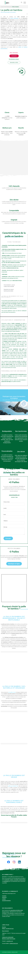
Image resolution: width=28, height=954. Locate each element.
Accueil (2, 6)
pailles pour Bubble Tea (13, 786)
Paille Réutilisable (7, 6)
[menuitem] (21, 2)
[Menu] (24, 2)
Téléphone (6, 520)
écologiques (5, 881)
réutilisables (6, 879)
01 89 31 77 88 (14, 497)
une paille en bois (11, 692)
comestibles (16, 879)
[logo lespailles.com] (11, 2)
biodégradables (22, 879)
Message (5, 527)
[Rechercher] (21, 2)
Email (5, 514)
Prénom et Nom (7, 501)
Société (5, 508)
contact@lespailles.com (14, 495)
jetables (11, 879)
